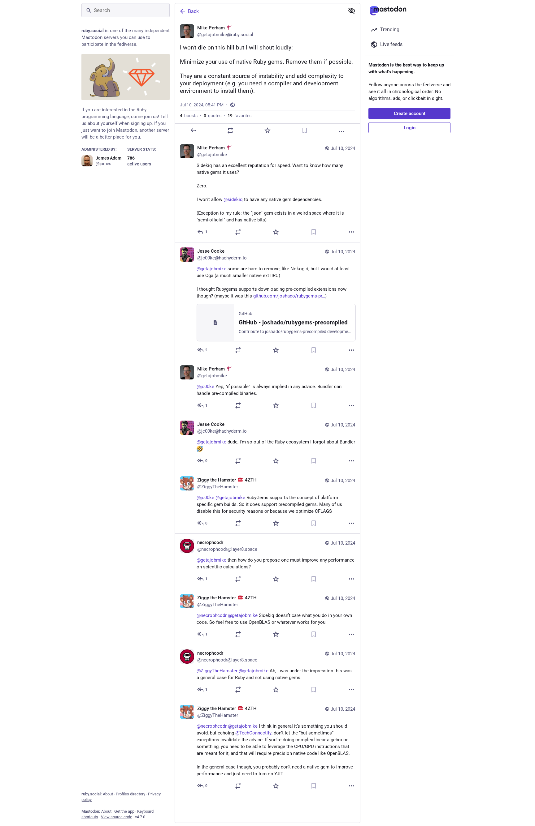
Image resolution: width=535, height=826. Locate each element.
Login (409, 128)
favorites (239, 115)
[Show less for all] (351, 10)
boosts (189, 115)
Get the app (124, 811)
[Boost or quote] (230, 130)
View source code (116, 817)
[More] (341, 131)
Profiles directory (130, 794)
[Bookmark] (304, 130)
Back (193, 11)
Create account (409, 113)
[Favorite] (267, 130)
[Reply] (193, 130)
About (108, 794)
